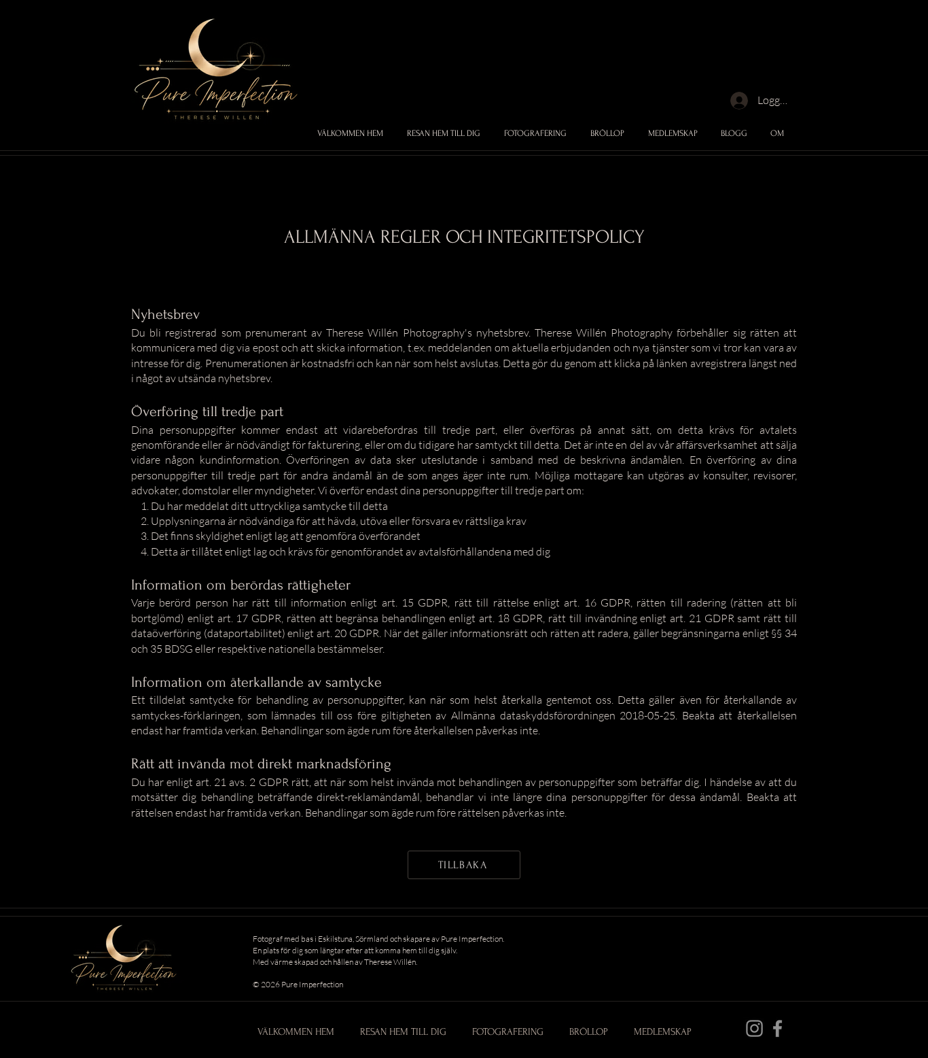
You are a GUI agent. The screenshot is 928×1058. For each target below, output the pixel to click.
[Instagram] (754, 1028)
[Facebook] (777, 1028)
